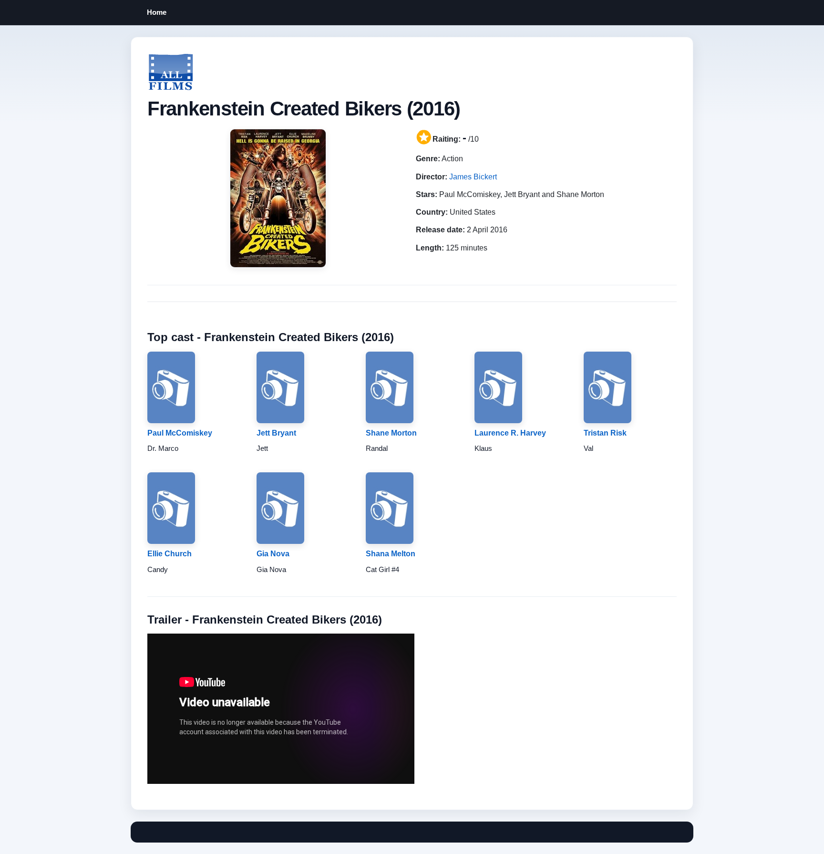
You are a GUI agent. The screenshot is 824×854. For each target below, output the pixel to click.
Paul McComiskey (179, 433)
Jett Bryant (276, 433)
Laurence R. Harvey (510, 433)
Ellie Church (169, 554)
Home (156, 12)
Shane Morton (391, 433)
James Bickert (473, 177)
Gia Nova (273, 554)
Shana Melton (390, 554)
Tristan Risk (605, 433)
